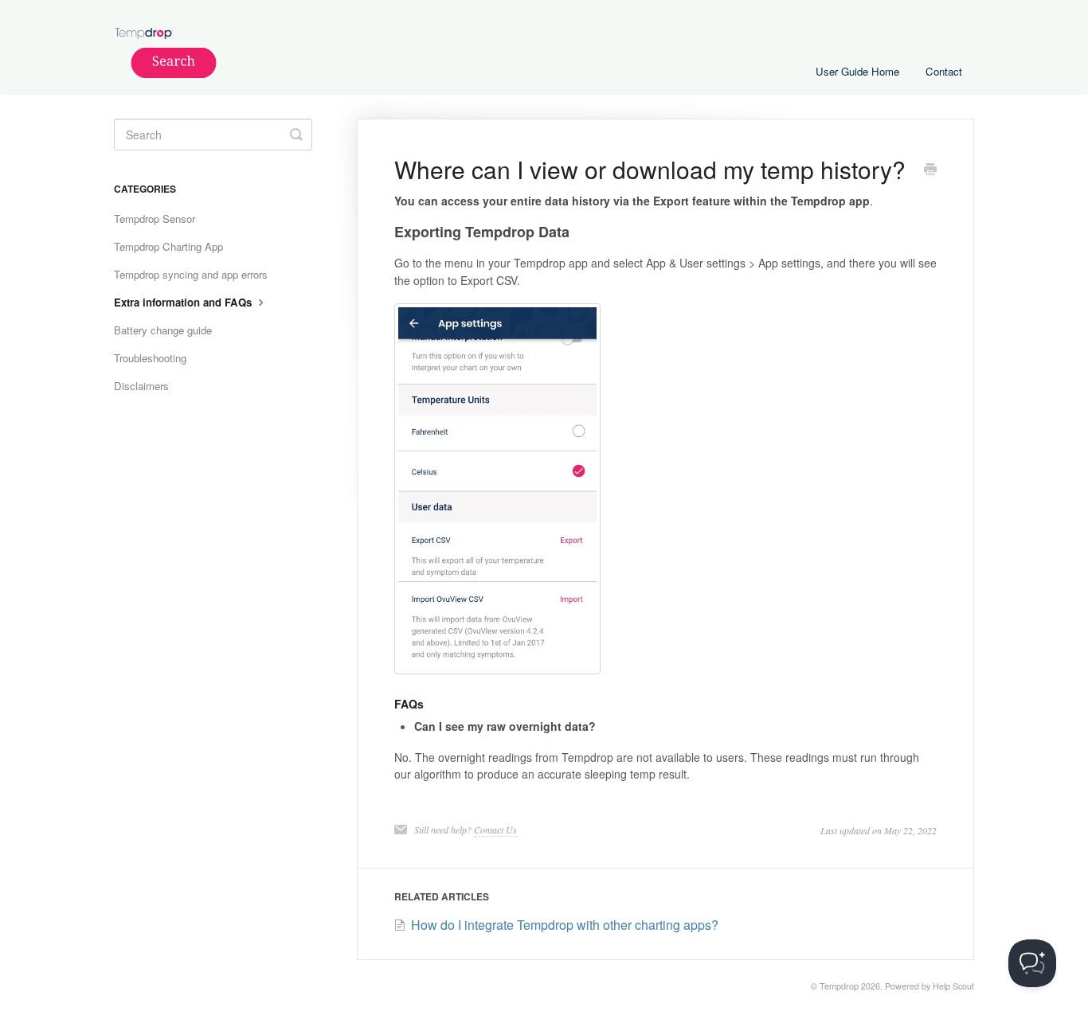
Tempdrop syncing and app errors (191, 274)
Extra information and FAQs (184, 302)
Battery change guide (163, 330)
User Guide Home (857, 71)
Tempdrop (839, 986)
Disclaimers (141, 385)
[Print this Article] (930, 170)
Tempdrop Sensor (154, 218)
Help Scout (953, 986)
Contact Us (495, 829)
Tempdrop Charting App (168, 246)
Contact (944, 71)
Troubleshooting (150, 357)
